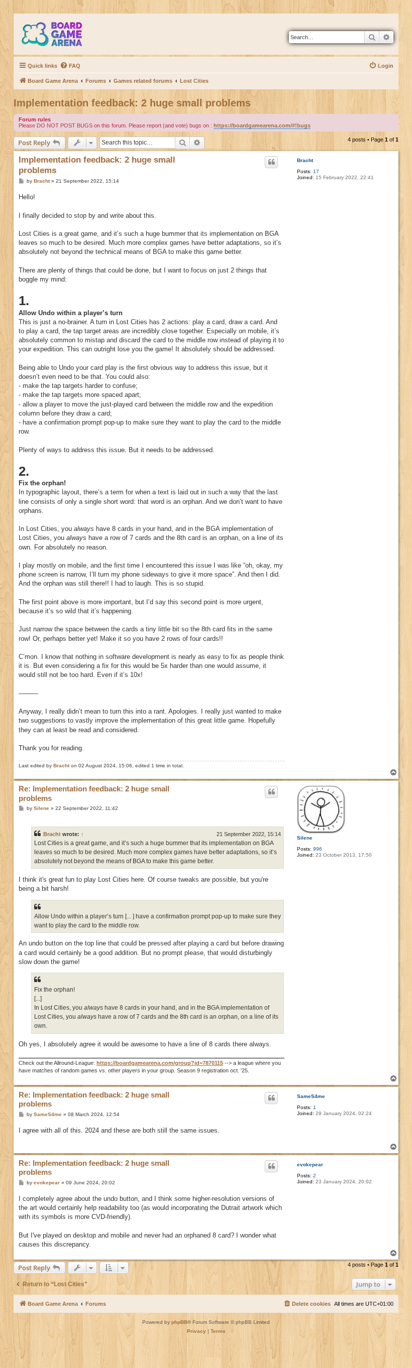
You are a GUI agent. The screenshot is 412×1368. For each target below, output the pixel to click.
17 (316, 171)
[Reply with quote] (271, 162)
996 (317, 849)
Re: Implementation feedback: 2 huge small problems (94, 793)
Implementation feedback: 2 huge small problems (132, 102)
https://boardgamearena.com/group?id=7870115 (159, 1063)
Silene (305, 838)
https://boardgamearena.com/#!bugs (262, 125)
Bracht (305, 160)
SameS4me (311, 1096)
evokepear (310, 1164)
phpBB (179, 1322)
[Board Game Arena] (59, 34)
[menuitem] (70, 66)
